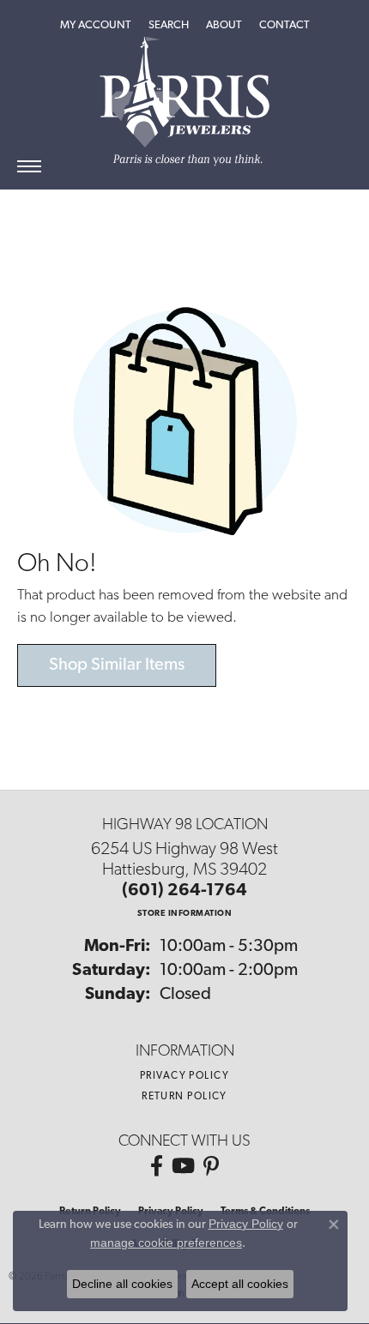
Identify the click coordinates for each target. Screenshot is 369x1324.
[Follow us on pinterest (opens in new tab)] (211, 1166)
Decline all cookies (122, 1284)
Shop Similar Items (116, 665)
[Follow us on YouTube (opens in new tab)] (183, 1166)
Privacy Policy (184, 1076)
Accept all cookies (239, 1284)
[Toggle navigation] (29, 166)
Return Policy (184, 1097)
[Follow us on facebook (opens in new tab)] (156, 1166)
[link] (284, 26)
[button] (95, 26)
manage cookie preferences (166, 1242)
